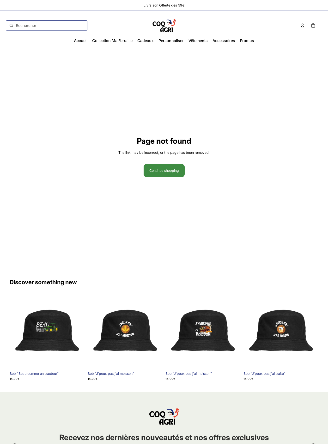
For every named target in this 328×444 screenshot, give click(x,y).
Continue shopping (164, 170)
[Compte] (302, 25)
